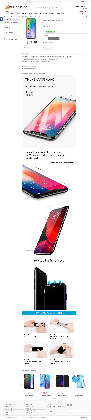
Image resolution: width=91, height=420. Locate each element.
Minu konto (27, 401)
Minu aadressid (29, 408)
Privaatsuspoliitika (8, 408)
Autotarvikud (9, 35)
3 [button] (54, 398)
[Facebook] (68, 405)
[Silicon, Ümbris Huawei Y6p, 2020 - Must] (62, 381)
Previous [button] (21, 385)
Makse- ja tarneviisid (9, 406)
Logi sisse (85, 8)
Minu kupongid (29, 412)
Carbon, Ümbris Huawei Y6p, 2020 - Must (29, 390)
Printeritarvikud (10, 32)
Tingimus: (62, 21)
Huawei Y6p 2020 (48, 48)
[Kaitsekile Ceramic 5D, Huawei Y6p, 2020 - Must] (79, 381)
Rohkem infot (24, 53)
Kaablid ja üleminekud (11, 30)
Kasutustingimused (9, 410)
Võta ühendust (8, 404)
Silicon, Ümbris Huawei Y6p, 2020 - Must (62, 390)
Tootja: (44, 21)
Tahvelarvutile (9, 24)
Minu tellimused (29, 404)
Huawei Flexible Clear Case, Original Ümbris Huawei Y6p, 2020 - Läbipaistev (45, 391)
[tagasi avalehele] (4, 16)
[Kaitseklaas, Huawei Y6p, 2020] (27, 42)
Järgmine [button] (41, 28)
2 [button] (53, 398)
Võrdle (50, 42)
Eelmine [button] (22, 28)
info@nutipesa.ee (53, 411)
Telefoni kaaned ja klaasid (12, 22)
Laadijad (8, 27)
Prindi (46, 42)
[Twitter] (71, 405)
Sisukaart (7, 414)
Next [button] (86, 385)
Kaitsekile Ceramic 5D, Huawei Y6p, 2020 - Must (79, 390)
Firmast (6, 412)
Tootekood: (53, 21)
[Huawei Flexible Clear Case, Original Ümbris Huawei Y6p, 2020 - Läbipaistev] (45, 381)
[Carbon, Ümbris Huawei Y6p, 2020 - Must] (29, 381)
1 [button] (11, 39)
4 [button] (55, 398)
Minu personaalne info (30, 410)
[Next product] (86, 16)
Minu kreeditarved (29, 406)
